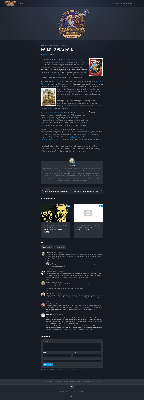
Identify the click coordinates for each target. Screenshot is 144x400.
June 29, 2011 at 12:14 (62, 263)
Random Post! (96, 382)
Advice (78, 382)
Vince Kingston (49, 252)
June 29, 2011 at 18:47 (57, 282)
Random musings (59, 46)
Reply (47, 260)
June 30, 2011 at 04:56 (57, 314)
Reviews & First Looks (82, 227)
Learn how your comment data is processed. (73, 370)
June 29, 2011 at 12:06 (60, 252)
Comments (48, 247)
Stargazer (45, 54)
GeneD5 (48, 293)
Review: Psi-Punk (82, 230)
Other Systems (49, 46)
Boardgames (47, 225)
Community (130, 3)
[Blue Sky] (23, 3)
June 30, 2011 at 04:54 (57, 303)
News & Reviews (85, 225)
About (115, 3)
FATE (42, 46)
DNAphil (48, 282)
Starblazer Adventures (55, 112)
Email (75, 352)
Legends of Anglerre (47, 139)
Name (45, 352)
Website (45, 358)
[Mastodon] (20, 3)
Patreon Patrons (62, 382)
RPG (66, 46)
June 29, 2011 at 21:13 (57, 293)
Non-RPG (54, 225)
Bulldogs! (73, 137)
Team (123, 3)
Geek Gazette (49, 271)
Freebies (72, 382)
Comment (46, 341)
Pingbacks (60, 247)
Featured (87, 382)
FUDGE (78, 225)
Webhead (48, 314)
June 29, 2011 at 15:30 (59, 271)
